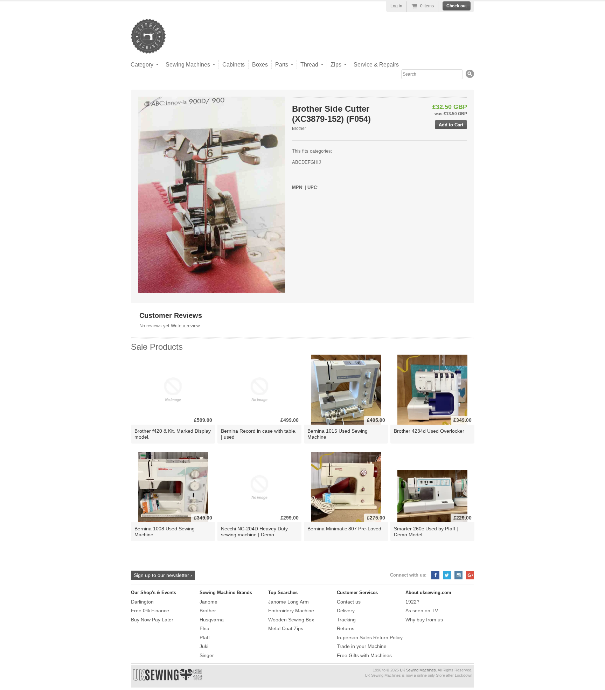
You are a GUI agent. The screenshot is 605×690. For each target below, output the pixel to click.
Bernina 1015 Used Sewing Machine (337, 434)
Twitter (447, 575)
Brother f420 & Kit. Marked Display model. (172, 434)
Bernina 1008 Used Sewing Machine (164, 531)
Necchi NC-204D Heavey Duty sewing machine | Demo (254, 531)
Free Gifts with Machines (364, 655)
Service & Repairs (376, 65)
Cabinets (233, 65)
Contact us (349, 602)
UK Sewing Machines (418, 670)
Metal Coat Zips (285, 628)
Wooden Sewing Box (291, 619)
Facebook (435, 575)
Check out (456, 6)
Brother (299, 128)
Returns (345, 628)
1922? (412, 602)
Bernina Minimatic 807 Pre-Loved (344, 528)
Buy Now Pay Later (152, 619)
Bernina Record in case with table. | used (259, 434)
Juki (204, 646)
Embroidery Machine (291, 610)
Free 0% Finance (150, 610)
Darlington (142, 602)
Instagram (458, 575)
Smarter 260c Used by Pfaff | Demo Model (426, 531)
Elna (204, 628)
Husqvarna (212, 619)
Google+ (470, 575)
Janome (208, 602)
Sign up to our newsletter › (163, 575)
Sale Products (157, 346)
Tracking (346, 619)
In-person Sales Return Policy (370, 637)
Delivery (346, 610)
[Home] (148, 46)
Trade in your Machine (362, 646)
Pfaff (205, 637)
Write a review (185, 325)
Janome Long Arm (288, 602)
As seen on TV (421, 610)
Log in (396, 6)
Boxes (260, 65)
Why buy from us (424, 619)
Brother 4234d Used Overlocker (429, 431)
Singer (207, 655)
